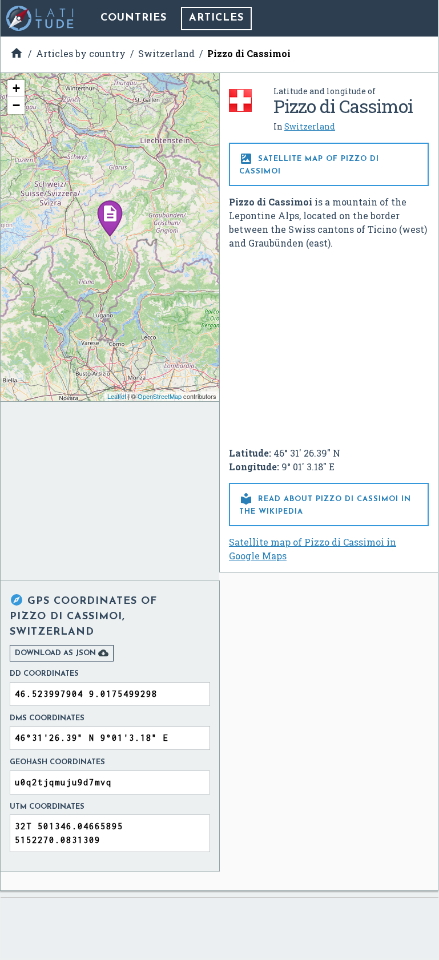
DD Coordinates (44, 673)
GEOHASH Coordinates (57, 762)
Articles (216, 18)
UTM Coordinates (47, 806)
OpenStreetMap (160, 396)
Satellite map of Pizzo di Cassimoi (309, 163)
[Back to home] (40, 18)
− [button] (16, 105)
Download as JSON (61, 653)
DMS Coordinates (47, 718)
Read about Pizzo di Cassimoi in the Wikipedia (325, 503)
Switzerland (309, 126)
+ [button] (16, 88)
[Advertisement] (329, 343)
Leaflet (116, 396)
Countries (133, 18)
